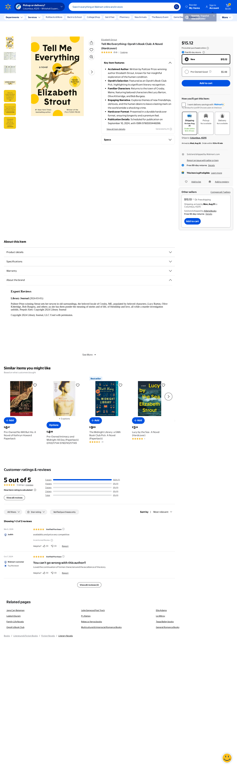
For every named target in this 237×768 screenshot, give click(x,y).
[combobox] (125, 7)
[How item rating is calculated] (35, 490)
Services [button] (32, 17)
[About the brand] (170, 280)
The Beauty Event (160, 17)
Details (211, 165)
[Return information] (203, 52)
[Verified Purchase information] (63, 529)
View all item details (116, 129)
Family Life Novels (15, 621)
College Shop (93, 17)
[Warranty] (170, 270)
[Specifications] (170, 261)
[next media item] (92, 72)
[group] (114, 52)
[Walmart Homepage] (8, 7)
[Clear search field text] (169, 7)
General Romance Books (167, 627)
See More (87, 354)
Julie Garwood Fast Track (93, 610)
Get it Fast (109, 17)
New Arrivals (141, 17)
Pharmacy (124, 17)
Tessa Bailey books (165, 621)
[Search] (176, 6)
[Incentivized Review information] (51, 540)
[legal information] (207, 48)
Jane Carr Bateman (15, 610)
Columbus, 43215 (198, 137)
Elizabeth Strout (109, 39)
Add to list (196, 181)
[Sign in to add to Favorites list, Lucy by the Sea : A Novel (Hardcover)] (163, 384)
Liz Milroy (160, 616)
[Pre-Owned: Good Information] (210, 71)
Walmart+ (193, 17)
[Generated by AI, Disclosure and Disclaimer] (170, 129)
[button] (192, 7)
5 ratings (124, 52)
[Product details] (170, 252)
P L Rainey (86, 616)
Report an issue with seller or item (203, 160)
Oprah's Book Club (15, 627)
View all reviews (14, 497)
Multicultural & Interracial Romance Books (101, 627)
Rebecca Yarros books (91, 621)
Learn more (216, 173)
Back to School (74, 17)
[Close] (60, 17)
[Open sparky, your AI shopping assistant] (227, 758)
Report (65, 546)
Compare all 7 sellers (220, 192)
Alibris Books (210, 211)
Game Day (178, 17)
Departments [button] (12, 17)
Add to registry (222, 181)
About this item (15, 242)
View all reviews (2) (89, 585)
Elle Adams (161, 610)
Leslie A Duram (13, 616)
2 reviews (29, 485)
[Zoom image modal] (91, 57)
